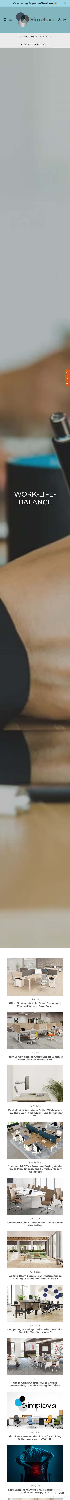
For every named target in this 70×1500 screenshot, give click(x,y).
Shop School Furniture (35, 44)
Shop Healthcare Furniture (35, 36)
